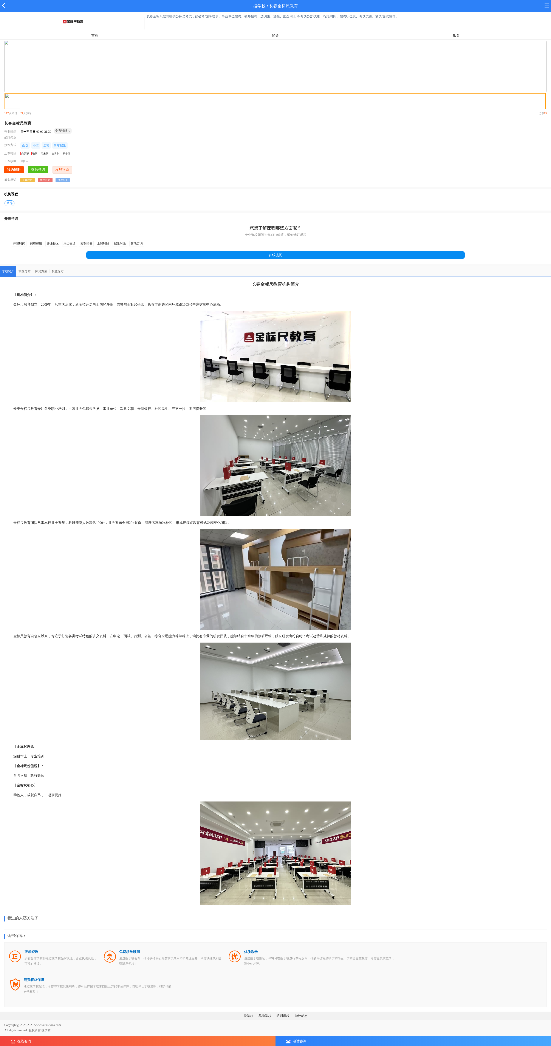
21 (21, 113)
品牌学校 (264, 1016)
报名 (456, 35)
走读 (46, 145)
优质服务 (63, 180)
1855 (6, 113)
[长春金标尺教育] (73, 21)
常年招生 (60, 145)
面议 (25, 145)
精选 (9, 203)
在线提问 (275, 255)
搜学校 (259, 6)
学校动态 (301, 1016)
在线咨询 (24, 1041)
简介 (275, 35)
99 (545, 113)
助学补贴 (45, 180)
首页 (94, 35)
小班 (36, 145)
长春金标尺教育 (283, 6)
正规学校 (27, 180)
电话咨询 (299, 1041)
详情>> (24, 161)
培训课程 (283, 1016)
